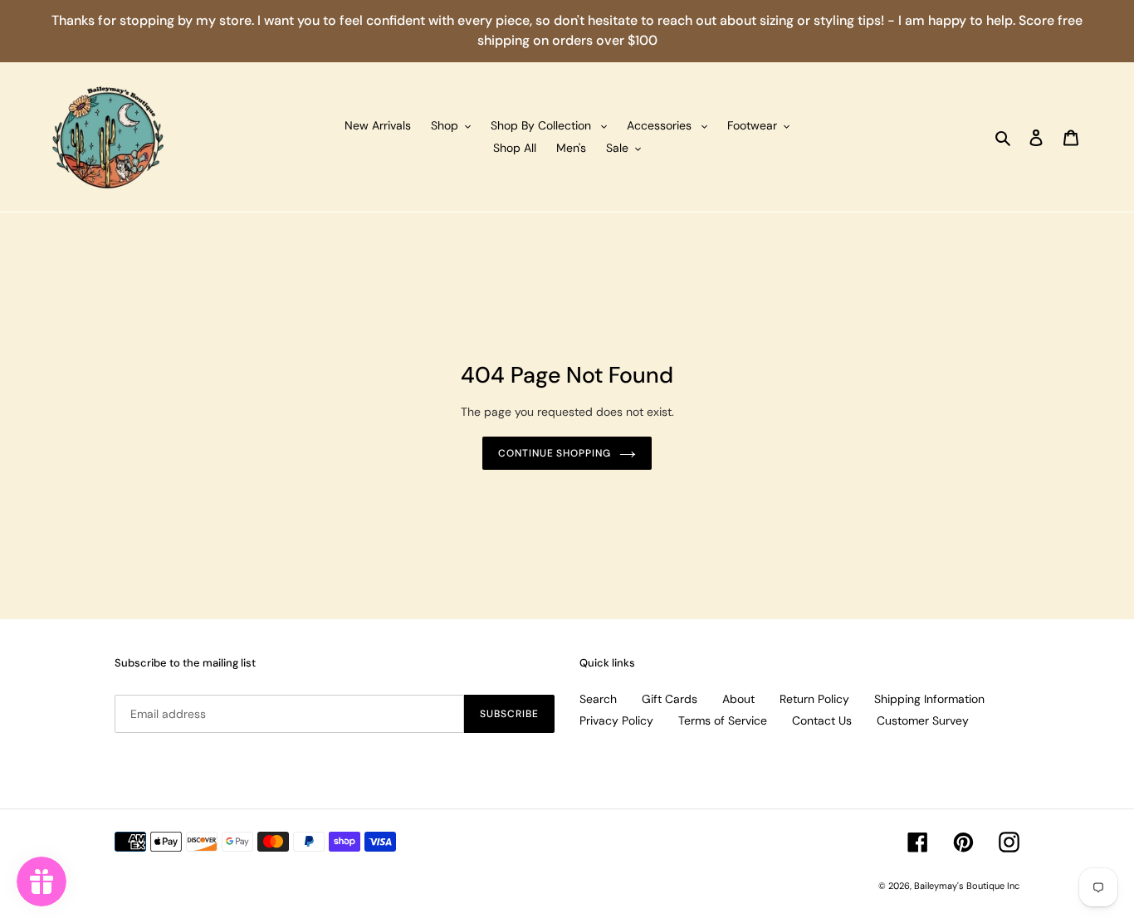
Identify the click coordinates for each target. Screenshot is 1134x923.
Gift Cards (669, 698)
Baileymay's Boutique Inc (966, 885)
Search (598, 698)
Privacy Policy (616, 720)
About (738, 698)
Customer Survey (923, 720)
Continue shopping (554, 453)
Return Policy (814, 698)
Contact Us (822, 720)
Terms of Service (722, 720)
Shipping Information (929, 698)
